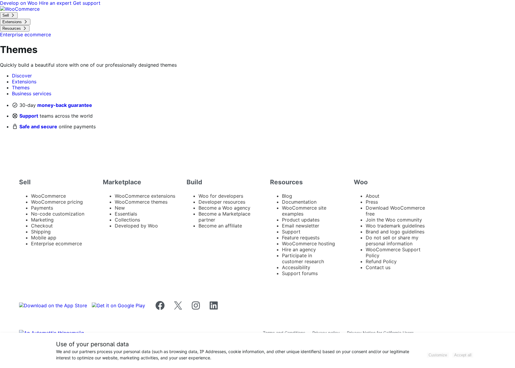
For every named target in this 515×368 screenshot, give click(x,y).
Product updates (300, 220)
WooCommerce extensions (145, 196)
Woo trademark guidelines (395, 226)
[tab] (22, 76)
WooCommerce (48, 196)
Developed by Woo (136, 226)
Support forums (300, 273)
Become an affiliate (220, 226)
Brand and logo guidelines (395, 232)
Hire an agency (299, 249)
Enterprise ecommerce (56, 244)
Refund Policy (381, 261)
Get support (86, 3)
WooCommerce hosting (308, 244)
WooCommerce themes (141, 202)
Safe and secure (38, 127)
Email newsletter (300, 226)
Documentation (299, 202)
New (120, 208)
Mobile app (43, 238)
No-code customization (57, 214)
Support (28, 116)
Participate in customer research (303, 258)
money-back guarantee (64, 105)
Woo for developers (220, 196)
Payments (42, 208)
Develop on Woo (19, 3)
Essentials (126, 214)
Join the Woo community (394, 220)
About (372, 196)
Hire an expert (56, 3)
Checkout (42, 226)
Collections (127, 220)
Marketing (42, 220)
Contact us (378, 267)
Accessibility (296, 267)
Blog (287, 196)
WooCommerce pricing (57, 202)
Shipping (41, 232)
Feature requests (300, 238)
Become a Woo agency (224, 208)
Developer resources (221, 202)
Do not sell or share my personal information (392, 241)
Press (372, 202)
